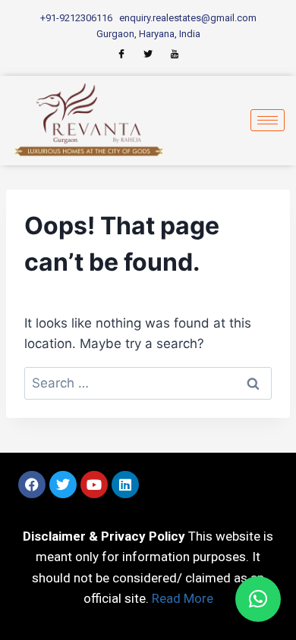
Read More (182, 598)
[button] (258, 599)
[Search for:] (148, 383)
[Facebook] (32, 484)
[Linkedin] (125, 484)
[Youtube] (94, 484)
